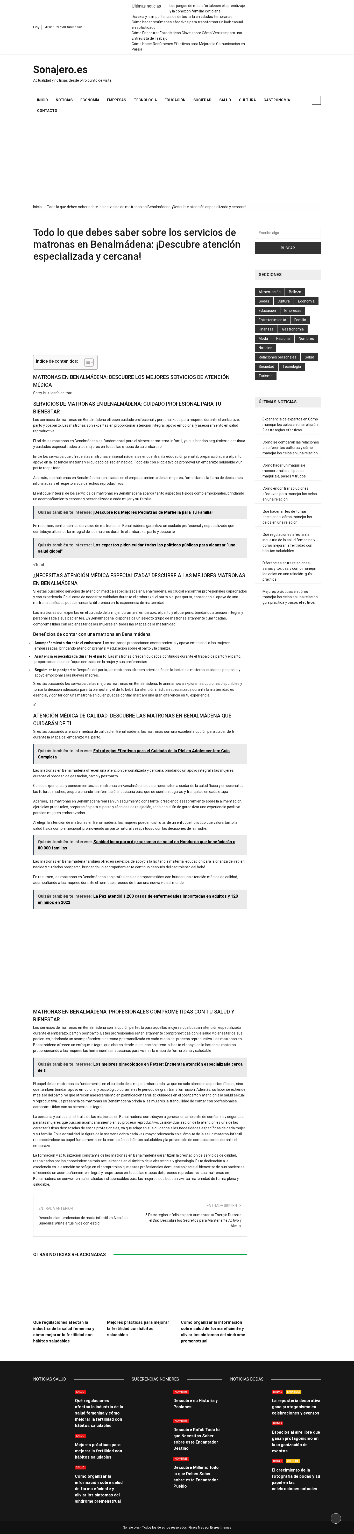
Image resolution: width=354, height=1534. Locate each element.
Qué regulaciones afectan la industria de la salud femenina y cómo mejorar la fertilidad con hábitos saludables (289, 542)
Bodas (264, 301)
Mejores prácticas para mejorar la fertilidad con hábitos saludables (138, 1328)
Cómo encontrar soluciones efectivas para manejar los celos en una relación (290, 493)
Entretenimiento (272, 320)
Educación (175, 100)
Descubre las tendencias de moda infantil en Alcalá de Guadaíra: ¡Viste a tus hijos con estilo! (84, 1220)
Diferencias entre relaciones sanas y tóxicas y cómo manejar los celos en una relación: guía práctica (289, 571)
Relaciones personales (277, 357)
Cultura (247, 100)
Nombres (306, 338)
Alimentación (270, 292)
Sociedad (202, 100)
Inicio (42, 100)
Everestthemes (220, 1527)
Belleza (295, 292)
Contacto (47, 111)
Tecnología (145, 100)
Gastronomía (277, 100)
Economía (89, 100)
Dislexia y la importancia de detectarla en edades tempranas (182, 17)
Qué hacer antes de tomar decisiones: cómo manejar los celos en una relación (287, 516)
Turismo (266, 376)
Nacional (283, 338)
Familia (300, 320)
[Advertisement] (177, 160)
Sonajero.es (60, 70)
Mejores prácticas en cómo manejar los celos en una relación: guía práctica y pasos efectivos (290, 596)
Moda (263, 338)
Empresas (116, 100)
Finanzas (266, 329)
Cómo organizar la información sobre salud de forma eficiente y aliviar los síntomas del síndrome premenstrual (99, 1489)
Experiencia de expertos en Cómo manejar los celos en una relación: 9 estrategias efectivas (290, 424)
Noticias (64, 100)
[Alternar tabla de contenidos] (86, 362)
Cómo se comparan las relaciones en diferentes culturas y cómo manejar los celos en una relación (291, 447)
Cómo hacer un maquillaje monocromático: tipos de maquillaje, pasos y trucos (284, 470)
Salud (225, 100)
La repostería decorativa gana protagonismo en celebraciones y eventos (296, 1407)
